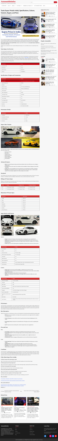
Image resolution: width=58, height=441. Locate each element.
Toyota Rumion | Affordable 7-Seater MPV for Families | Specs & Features (11, 378)
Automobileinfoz (8, 1)
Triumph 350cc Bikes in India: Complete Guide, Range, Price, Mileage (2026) (50, 83)
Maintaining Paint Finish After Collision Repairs (47, 46)
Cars (9, 5)
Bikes (13, 5)
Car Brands (4, 5)
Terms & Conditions (32, 434)
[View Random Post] (56, 5)
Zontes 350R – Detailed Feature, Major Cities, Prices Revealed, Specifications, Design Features (50, 71)
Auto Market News (38, 5)
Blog (44, 5)
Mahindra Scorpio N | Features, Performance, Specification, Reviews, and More (12, 385)
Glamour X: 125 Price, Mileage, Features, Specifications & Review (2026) (50, 60)
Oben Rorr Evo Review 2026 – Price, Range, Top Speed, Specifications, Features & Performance (51, 65)
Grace (47, 21)
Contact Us (31, 429)
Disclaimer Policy (32, 431)
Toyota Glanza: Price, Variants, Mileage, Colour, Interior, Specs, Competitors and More (13, 384)
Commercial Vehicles (27, 5)
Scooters (18, 5)
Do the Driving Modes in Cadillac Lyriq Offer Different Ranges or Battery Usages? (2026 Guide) (50, 25)
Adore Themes (40, 439)
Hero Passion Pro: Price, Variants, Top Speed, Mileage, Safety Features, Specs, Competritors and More (51, 77)
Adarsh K (2, 412)
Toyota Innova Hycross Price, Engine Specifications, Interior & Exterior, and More (13, 380)
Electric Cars (32, 406)
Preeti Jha (28, 412)
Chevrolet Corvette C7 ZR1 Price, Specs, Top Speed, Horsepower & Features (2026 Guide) (50, 30)
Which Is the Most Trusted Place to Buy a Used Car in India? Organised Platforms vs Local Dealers (50, 429)
